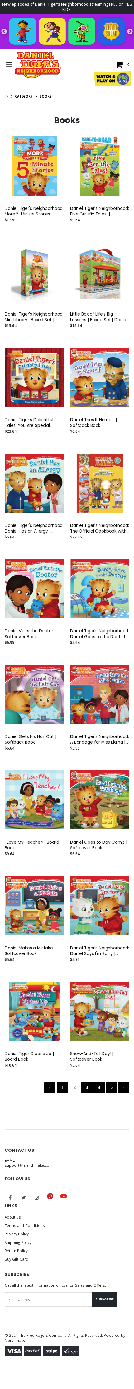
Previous (4, 32)
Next (130, 32)
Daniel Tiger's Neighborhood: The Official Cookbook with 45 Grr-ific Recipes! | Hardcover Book (99, 528)
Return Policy (16, 1250)
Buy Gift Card (16, 1259)
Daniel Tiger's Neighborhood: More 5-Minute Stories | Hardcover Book (34, 211)
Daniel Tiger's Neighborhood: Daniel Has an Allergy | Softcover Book (34, 528)
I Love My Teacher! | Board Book (32, 845)
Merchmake (15, 1340)
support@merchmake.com (29, 1165)
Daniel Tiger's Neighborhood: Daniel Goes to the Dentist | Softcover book (99, 633)
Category (23, 96)
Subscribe (104, 1299)
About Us (13, 1217)
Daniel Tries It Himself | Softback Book (93, 422)
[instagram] (36, 1197)
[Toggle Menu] (9, 65)
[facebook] (10, 1197)
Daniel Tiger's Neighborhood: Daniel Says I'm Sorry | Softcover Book (99, 951)
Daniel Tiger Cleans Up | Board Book (29, 1056)
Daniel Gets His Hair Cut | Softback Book (30, 739)
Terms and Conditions (25, 1225)
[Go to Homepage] (38, 65)
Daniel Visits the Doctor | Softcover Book (30, 633)
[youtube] (63, 1196)
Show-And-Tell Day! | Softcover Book (91, 1056)
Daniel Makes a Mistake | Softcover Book (30, 951)
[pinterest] (50, 1196)
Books (45, 96)
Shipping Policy (18, 1242)
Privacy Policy (17, 1233)
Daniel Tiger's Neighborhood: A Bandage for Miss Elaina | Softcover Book (99, 739)
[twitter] (23, 1197)
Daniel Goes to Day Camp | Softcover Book (98, 845)
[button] (122, 66)
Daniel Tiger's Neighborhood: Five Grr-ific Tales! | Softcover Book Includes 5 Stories (99, 211)
